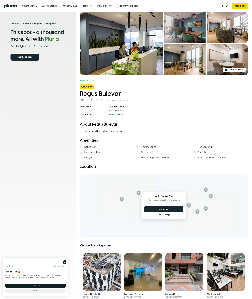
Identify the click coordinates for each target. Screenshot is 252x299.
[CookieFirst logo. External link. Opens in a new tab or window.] (6, 269)
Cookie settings (164, 215)
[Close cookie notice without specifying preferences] (64, 262)
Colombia (26, 24)
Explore (14, 24)
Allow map (164, 209)
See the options (24, 57)
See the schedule (116, 115)
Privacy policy (60, 266)
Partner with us (69, 6)
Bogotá (38, 24)
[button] (9, 266)
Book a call (240, 6)
